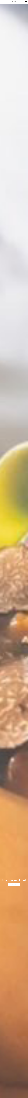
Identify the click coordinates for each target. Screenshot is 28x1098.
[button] (25, 659)
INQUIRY (14, 884)
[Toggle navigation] (26, 2)
